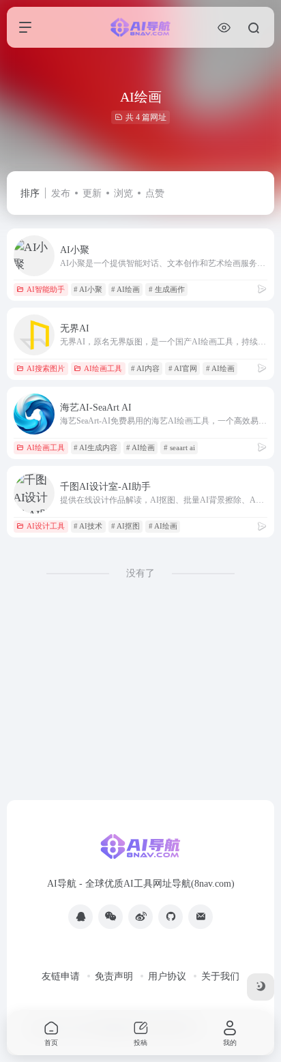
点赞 (154, 193)
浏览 (123, 193)
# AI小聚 (88, 289)
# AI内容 (145, 368)
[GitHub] (170, 916)
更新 (92, 193)
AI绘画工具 (103, 368)
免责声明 (114, 976)
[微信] (110, 916)
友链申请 (61, 976)
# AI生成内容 (95, 447)
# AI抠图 (125, 526)
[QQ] (80, 916)
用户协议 (167, 976)
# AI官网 (182, 368)
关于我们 (220, 976)
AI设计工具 (46, 526)
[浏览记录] (224, 28)
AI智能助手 (46, 289)
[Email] (200, 916)
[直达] (261, 289)
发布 (60, 193)
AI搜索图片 (46, 368)
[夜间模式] (260, 987)
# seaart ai (179, 447)
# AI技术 (88, 526)
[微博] (140, 916)
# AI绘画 (125, 289)
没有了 (140, 573)
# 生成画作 (167, 289)
